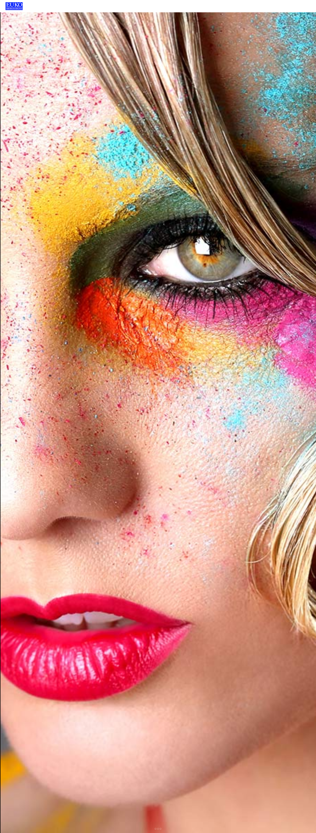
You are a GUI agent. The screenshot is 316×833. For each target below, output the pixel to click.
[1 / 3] (25, 416)
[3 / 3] (290, 416)
